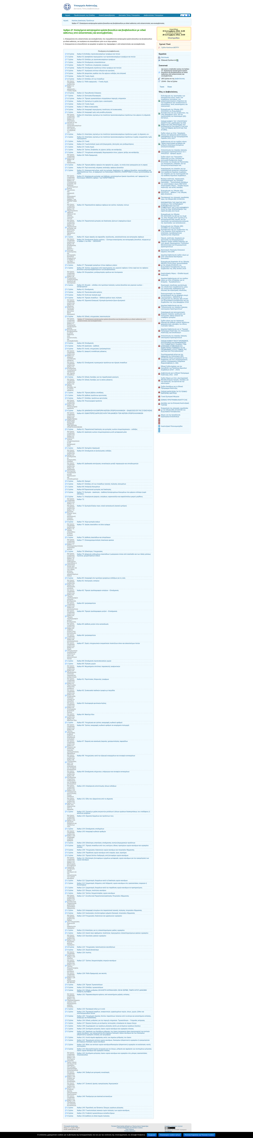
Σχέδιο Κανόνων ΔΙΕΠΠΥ (170, 47)
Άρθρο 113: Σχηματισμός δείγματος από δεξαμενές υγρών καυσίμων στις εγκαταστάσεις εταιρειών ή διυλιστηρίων (112, 884)
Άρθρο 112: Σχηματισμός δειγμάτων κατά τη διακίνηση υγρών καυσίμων (102, 880)
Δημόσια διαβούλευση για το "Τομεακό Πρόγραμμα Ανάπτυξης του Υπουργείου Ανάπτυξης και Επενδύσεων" (175, 330)
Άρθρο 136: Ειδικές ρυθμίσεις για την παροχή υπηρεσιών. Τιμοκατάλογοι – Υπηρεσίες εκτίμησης (111, 1020)
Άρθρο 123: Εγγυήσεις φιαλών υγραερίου (91, 936)
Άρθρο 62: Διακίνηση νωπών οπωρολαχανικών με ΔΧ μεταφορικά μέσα (102, 432)
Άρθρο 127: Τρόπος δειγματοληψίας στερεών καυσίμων (96, 960)
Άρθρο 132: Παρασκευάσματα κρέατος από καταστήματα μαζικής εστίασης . (103, 994)
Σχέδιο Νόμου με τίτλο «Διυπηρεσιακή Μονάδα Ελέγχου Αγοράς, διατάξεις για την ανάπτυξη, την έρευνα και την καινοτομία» (174, 380)
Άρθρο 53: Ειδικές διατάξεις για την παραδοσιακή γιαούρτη (98, 377)
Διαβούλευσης (180, 78)
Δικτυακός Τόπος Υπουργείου (129, 15)
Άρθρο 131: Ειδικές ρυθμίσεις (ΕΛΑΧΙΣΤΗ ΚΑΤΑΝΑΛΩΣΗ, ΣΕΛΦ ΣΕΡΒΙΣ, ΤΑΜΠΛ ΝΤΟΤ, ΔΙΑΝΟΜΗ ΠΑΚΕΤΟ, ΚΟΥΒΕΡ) (112, 991)
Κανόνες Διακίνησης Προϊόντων (83, 20)
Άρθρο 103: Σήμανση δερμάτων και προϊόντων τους (95, 816)
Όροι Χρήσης (130, 1129)
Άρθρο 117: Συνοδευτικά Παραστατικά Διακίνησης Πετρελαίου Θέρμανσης (103, 896)
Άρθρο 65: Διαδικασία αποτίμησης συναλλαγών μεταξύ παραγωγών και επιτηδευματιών (107, 463)
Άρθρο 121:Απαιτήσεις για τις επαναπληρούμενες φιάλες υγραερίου (101, 930)
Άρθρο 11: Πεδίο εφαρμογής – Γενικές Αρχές (92, 81)
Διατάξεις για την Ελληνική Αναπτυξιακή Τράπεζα (175, 404)
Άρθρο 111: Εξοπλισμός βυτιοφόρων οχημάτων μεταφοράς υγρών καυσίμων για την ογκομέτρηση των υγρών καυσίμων (113, 859)
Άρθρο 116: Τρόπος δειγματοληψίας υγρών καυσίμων (96, 893)
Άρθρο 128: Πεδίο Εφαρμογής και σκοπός (92, 973)
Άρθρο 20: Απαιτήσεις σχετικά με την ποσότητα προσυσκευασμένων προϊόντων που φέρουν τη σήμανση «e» (113, 115)
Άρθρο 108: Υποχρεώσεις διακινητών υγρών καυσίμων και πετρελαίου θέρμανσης (105, 850)
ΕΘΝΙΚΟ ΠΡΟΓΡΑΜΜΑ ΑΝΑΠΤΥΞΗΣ (174, 400)
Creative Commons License (174, 1126)
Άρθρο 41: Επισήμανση (85, 289)
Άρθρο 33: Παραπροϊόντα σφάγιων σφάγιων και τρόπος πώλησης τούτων (103, 205)
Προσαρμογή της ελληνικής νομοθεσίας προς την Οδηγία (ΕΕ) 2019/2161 (175, 198)
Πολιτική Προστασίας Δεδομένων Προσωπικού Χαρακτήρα (129, 1126)
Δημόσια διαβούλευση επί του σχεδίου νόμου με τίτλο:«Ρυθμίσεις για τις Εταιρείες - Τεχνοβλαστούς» (174, 280)
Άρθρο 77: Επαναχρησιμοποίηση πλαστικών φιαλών (95, 540)
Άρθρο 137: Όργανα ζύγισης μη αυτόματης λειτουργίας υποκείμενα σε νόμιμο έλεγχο (107, 1023)
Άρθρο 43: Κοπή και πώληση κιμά (89, 295)
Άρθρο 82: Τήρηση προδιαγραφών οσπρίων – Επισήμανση (98, 590)
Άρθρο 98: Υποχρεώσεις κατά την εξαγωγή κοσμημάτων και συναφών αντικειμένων (106, 755)
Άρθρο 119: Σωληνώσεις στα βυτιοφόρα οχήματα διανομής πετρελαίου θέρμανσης (106, 913)
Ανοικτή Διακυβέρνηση (107, 15)
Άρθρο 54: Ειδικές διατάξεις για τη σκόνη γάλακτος (95, 380)
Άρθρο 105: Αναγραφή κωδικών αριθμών (91, 831)
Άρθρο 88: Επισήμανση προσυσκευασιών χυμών (94, 661)
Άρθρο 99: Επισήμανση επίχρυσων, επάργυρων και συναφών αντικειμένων (103, 771)
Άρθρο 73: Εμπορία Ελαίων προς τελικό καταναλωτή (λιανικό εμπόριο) (102, 506)
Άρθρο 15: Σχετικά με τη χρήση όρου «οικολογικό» (95, 101)
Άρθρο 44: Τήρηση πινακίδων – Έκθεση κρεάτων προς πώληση (99, 298)
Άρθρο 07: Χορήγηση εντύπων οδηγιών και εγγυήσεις (96, 70)
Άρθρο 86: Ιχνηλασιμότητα (86, 635)
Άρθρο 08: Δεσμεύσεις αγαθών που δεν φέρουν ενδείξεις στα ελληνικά (101, 73)
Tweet (162, 87)
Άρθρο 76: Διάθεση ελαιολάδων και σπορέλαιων (94, 537)
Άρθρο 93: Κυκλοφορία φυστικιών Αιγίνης (91, 703)
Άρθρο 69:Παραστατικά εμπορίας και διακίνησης (94, 489)
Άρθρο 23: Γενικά (83, 141)
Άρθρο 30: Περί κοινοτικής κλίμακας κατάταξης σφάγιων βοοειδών (100, 167)
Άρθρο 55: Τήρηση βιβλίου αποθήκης (90, 392)
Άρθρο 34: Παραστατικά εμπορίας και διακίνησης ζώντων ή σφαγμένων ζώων (104, 221)
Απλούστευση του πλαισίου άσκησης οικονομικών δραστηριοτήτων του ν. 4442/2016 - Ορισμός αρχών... (174, 151)
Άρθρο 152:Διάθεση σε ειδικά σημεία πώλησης (93, 1116)
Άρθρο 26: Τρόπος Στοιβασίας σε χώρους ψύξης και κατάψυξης (99, 149)
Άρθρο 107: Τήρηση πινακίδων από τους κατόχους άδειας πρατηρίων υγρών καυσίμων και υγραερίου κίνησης (113, 846)
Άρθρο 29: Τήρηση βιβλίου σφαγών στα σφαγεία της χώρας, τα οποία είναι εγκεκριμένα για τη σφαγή (112, 165)
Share (169, 87)
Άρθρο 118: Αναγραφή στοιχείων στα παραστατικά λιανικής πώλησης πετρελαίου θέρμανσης (109, 910)
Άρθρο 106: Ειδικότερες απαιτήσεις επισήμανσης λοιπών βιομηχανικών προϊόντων (106, 843)
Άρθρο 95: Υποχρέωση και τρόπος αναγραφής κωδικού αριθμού (99, 722)
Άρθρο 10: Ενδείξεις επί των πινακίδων (90, 79)
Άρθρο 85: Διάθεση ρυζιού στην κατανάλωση (92, 624)
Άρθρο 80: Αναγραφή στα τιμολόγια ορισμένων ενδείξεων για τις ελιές (101, 578)
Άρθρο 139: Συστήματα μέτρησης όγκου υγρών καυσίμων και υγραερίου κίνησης (105, 1029)
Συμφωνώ (151, 1135)
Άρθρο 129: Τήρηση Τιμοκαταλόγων (90, 984)
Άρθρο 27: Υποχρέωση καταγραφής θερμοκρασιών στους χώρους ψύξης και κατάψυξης (108, 152)
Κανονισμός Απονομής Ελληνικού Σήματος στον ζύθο (173, 250)
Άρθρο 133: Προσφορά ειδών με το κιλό (91, 1009)
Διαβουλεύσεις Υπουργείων (153, 15)
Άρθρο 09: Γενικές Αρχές (85, 76)
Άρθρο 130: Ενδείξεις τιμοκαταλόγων (90, 987)
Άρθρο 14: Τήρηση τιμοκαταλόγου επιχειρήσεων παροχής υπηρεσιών (101, 98)
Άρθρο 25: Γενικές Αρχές (85, 147)
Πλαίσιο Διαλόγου (129, 1131)
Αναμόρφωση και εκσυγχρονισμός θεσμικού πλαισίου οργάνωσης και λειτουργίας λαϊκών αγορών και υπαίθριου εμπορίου (173, 314)
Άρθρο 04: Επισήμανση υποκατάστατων (91, 62)
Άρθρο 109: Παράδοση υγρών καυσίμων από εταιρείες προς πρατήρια (101, 852)
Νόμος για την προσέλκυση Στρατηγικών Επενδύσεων (170, 415)
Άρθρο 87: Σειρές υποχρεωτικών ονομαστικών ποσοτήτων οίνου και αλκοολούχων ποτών (108, 643)
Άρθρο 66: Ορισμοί (83, 481)
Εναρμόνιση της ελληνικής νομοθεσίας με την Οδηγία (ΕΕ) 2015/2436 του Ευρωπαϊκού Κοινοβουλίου (174, 409)
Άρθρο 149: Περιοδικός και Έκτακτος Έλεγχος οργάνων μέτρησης (100, 1107)
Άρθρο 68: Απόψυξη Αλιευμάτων (88, 487)
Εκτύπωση (165, 57)
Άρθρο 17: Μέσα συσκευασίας (87, 107)
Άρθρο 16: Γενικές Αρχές (85, 104)
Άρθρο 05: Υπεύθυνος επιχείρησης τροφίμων (93, 65)
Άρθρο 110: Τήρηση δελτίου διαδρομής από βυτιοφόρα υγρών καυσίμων (102, 855)
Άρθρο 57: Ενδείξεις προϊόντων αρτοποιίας (92, 398)
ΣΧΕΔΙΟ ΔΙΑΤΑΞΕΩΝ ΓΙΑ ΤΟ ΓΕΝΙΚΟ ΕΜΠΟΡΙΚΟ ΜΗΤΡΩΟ (174, 392)
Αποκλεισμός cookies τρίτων (170, 1135)
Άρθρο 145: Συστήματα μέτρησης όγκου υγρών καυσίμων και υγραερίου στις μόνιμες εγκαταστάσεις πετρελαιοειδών (112, 1054)
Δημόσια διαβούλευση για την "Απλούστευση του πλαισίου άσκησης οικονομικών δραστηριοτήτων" (174, 307)
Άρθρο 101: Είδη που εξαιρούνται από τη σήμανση (95, 799)
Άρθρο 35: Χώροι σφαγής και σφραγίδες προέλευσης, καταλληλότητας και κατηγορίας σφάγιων (110, 237)
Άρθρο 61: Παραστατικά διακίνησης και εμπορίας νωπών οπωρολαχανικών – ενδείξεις (107, 429)
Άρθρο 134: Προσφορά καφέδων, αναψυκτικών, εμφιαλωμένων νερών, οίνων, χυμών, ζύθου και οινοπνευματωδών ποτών (110, 1012)
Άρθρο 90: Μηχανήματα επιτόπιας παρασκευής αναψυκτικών (98, 666)
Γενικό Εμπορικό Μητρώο (170, 396)
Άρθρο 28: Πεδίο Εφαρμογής (87, 155)
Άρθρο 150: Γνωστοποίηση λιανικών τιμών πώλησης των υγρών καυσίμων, (103, 1110)
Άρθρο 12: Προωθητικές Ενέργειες (89, 93)
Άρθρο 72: (80, 499)
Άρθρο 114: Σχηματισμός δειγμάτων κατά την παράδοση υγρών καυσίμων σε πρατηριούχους (109, 887)
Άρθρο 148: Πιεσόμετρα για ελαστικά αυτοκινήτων (94, 1096)
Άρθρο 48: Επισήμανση (85, 343)
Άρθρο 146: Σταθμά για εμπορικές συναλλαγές (93, 1072)
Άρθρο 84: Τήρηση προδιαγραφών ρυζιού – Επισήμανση (97, 611)
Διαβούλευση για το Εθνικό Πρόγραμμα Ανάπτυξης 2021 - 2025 (175, 374)
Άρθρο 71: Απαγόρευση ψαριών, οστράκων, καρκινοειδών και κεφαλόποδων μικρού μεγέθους (110, 496)
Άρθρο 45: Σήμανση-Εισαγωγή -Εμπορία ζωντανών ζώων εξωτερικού (101, 300)
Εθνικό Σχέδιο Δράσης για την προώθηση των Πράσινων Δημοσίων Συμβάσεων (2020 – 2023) (174, 368)
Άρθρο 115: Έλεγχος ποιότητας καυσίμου (91, 890)
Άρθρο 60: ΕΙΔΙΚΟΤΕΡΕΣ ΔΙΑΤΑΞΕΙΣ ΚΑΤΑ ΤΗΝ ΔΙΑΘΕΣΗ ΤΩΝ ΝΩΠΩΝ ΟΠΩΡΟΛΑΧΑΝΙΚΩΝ (110, 413)
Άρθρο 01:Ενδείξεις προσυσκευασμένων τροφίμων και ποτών (98, 54)
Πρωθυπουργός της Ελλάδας (84, 15)
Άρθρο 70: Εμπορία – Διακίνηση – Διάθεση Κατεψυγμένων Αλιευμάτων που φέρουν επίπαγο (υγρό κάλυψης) (111, 493)
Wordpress (168, 1131)
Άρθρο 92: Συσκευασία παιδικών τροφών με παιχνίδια (96, 690)
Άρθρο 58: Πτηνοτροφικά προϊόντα (89, 401)
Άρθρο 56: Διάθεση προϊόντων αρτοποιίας (92, 395)
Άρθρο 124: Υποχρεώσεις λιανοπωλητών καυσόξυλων (96, 947)
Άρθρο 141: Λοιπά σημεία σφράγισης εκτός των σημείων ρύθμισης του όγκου (104, 1037)
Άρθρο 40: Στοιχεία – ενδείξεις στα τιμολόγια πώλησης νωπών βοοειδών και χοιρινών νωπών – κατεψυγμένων (110, 285)
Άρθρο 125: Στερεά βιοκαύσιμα (88, 950)
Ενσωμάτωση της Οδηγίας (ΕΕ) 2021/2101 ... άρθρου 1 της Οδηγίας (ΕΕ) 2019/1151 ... (174, 192)
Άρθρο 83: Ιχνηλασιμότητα (86, 603)
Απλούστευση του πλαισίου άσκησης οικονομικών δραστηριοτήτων (174, 336)
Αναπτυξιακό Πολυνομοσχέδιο (172, 426)
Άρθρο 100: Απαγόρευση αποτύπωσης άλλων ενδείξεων (96, 786)
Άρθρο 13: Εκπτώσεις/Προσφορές (89, 95)
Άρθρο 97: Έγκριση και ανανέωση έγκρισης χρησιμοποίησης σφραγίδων (102, 741)
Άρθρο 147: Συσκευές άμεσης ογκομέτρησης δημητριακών (97, 1083)
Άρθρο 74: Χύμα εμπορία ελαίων (88, 522)
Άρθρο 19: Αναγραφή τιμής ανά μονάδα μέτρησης (94, 112)
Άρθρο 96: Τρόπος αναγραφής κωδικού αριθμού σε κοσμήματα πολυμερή (103, 725)
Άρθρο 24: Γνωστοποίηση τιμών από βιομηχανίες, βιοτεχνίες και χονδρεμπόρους (105, 144)
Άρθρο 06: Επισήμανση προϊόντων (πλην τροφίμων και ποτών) (99, 68)
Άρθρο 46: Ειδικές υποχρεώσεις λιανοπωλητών (93, 316)
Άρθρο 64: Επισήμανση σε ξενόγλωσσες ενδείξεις (94, 451)
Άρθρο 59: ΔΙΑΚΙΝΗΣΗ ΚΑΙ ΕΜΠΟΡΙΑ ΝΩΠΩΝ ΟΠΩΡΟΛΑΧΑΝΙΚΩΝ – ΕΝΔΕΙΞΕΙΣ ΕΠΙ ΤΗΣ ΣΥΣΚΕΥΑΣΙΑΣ (114, 410)
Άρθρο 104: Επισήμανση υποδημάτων (90, 829)
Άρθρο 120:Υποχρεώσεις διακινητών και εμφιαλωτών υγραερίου (99, 916)
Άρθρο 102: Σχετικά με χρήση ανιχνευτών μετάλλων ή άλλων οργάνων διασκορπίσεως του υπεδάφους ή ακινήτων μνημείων (113, 812)
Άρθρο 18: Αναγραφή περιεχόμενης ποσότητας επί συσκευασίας (99, 109)
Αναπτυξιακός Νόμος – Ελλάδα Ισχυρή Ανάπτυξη (174, 274)
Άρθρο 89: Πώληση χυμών (86, 663)
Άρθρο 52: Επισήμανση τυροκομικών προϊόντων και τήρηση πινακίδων (102, 362)
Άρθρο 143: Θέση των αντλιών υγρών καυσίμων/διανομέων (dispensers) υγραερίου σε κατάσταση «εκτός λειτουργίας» (114, 1045)
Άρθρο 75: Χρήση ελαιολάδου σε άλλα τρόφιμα (93, 524)
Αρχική (67, 15)
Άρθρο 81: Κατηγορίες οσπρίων (88, 581)
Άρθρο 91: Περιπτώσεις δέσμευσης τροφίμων (93, 679)
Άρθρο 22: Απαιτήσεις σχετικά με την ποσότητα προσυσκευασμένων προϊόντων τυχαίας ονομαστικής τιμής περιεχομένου (114, 137)
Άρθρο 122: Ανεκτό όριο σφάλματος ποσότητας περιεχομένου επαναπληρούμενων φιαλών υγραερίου (112, 933)
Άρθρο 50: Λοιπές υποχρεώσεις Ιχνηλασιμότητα (93, 348)
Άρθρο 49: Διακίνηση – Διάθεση (88, 346)
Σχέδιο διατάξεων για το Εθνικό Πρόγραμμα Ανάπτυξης (172, 387)
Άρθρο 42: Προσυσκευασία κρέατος (89, 292)
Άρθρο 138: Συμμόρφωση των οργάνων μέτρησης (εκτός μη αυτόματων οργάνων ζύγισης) (108, 1026)
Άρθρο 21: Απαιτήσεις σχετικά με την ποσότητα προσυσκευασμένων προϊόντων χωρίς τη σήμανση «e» (113, 134)
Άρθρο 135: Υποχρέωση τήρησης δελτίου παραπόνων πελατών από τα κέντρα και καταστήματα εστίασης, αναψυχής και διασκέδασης (114, 1016)
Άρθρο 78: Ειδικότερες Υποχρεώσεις (90, 551)
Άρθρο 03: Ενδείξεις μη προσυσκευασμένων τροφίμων (96, 59)
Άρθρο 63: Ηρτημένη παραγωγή (88, 448)
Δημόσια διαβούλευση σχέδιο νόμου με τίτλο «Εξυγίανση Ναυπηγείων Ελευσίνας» (175, 256)
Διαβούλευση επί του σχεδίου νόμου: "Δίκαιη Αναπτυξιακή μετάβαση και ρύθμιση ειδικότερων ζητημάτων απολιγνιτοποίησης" (174, 144)
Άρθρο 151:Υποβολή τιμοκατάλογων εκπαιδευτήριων (96, 1113)
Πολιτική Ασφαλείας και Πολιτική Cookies (130, 1127)
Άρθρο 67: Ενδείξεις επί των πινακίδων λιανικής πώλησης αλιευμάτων (101, 484)
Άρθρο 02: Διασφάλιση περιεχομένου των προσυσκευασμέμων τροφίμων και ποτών (106, 57)
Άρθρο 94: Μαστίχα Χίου (85, 714)
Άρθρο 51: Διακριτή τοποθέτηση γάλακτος (92, 351)
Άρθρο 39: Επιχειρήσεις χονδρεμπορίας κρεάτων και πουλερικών (100, 272)
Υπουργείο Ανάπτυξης (85, 5)
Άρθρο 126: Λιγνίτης (84, 952)
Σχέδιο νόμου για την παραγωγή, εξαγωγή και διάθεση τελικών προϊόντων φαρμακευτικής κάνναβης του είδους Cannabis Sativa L (175, 323)
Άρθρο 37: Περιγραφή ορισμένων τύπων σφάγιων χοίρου (97, 265)
